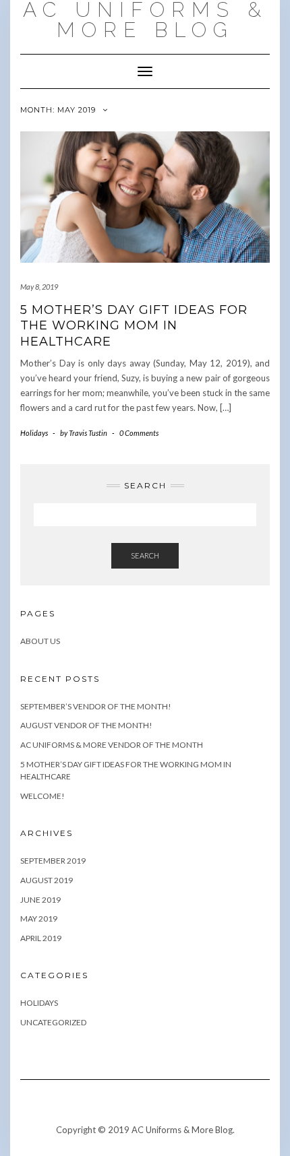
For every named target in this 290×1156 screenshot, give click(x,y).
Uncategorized (53, 1022)
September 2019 (53, 861)
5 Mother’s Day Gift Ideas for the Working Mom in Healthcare (134, 325)
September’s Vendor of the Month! (95, 706)
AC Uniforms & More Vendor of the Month (111, 745)
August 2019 (46, 880)
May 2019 (38, 918)
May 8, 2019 (39, 286)
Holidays (34, 432)
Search (145, 555)
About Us (40, 641)
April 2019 (40, 938)
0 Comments (138, 432)
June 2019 (40, 900)
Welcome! (42, 796)
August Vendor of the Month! (86, 725)
